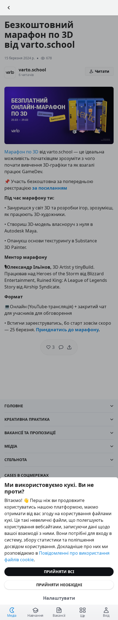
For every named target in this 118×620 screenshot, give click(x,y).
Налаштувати (59, 598)
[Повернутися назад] (8, 7)
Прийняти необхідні (59, 584)
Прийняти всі (59, 571)
